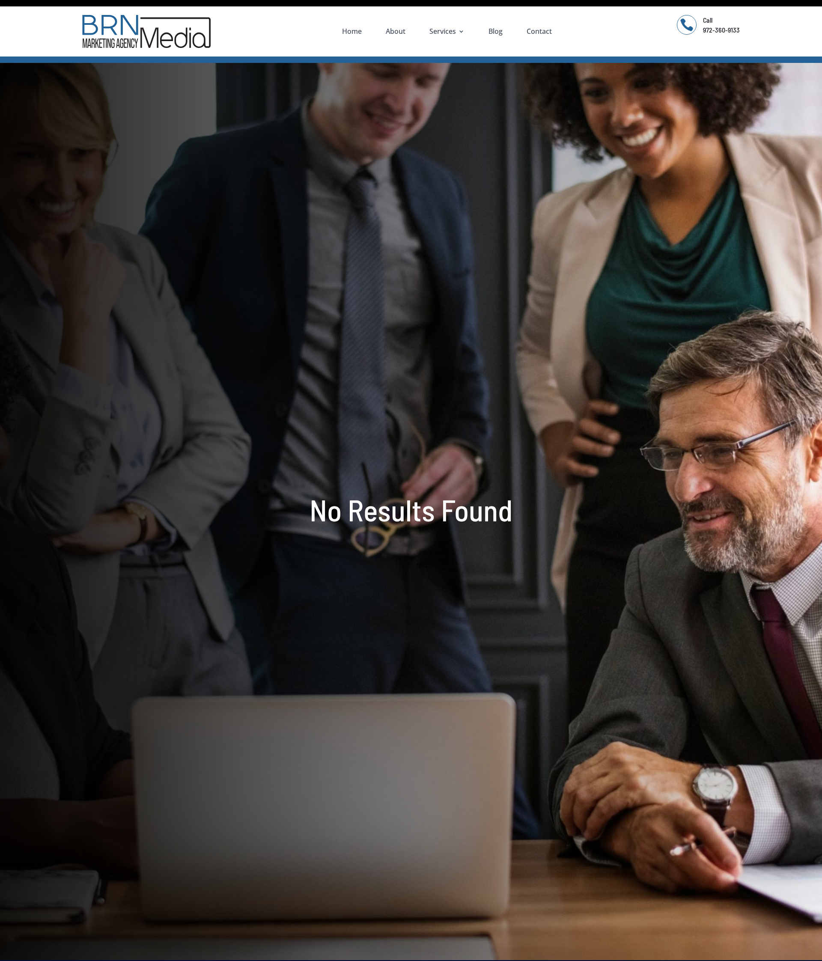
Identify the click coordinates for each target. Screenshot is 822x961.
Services (442, 31)
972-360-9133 (721, 30)
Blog (495, 31)
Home (352, 31)
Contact (539, 31)
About (395, 31)
